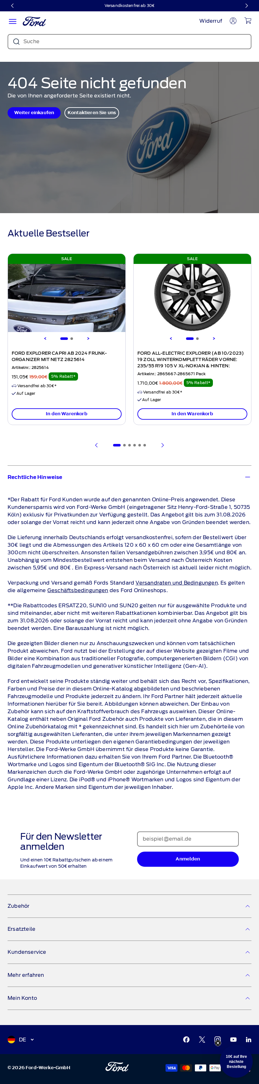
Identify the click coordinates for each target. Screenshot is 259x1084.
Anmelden (188, 859)
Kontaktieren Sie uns (92, 112)
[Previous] (45, 339)
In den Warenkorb (66, 414)
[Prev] (97, 445)
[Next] (88, 339)
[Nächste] (246, 6)
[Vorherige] (13, 6)
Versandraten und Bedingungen (177, 583)
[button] (236, 1061)
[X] (202, 1039)
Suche (31, 41)
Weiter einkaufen (34, 112)
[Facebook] (186, 1039)
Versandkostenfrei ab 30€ (129, 5)
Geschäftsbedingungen (77, 590)
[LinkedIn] (248, 1039)
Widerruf (210, 21)
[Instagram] (217, 1039)
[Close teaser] (218, 1043)
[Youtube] (233, 1039)
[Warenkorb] (247, 20)
